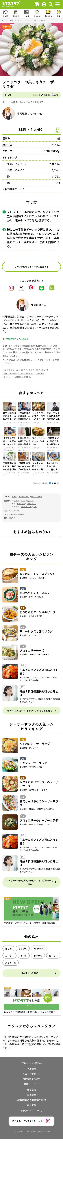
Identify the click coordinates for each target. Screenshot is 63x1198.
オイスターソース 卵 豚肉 (12, 377)
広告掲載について (31, 1079)
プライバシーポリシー (31, 1063)
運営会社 (31, 1089)
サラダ (14, 496)
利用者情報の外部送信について (31, 1100)
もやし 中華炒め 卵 (10, 373)
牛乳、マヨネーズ (17, 164)
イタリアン (16, 511)
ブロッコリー (9, 151)
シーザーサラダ (36, 496)
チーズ (23, 501)
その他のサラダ (24, 496)
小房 (29, 212)
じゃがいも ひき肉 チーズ (21, 370)
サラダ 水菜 (40, 373)
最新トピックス (31, 1084)
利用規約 (31, 1068)
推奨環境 (31, 1094)
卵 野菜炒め (27, 377)
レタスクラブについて (31, 1110)
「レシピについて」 (44, 360)
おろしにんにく (15, 170)
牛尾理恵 (22, 113)
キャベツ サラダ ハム (26, 373)
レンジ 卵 (7, 370)
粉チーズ (7, 145)
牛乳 (35, 506)
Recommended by (40, 483)
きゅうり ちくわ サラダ (40, 370)
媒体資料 (31, 1105)
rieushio (23, 339)
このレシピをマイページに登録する (31, 266)
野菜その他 (21, 503)
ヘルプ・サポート (31, 1073)
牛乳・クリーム (26, 506)
